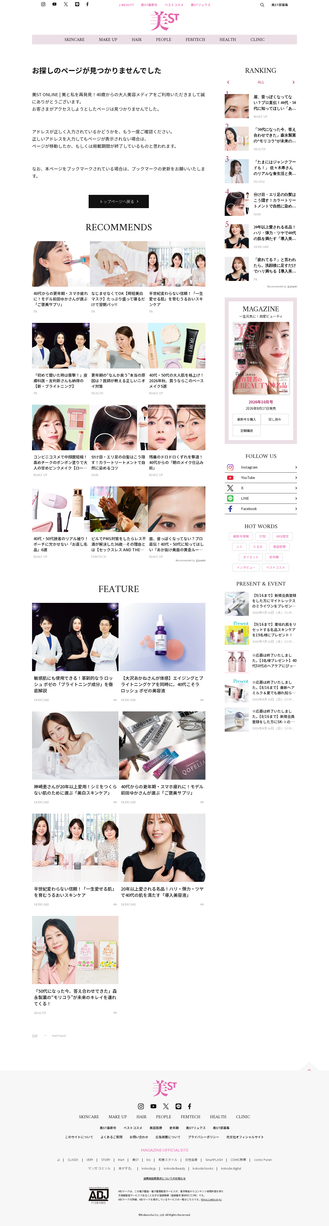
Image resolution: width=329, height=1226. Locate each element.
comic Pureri (263, 1159)
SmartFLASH (214, 1159)
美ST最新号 (149, 4)
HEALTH (228, 40)
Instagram (249, 467)
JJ (58, 1159)
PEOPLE (163, 40)
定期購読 (246, 430)
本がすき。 (126, 1168)
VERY (89, 1159)
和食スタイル (167, 1159)
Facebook (249, 508)
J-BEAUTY (126, 4)
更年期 (174, 1127)
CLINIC (257, 40)
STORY (105, 1159)
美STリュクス (201, 4)
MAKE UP (108, 40)
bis (148, 1159)
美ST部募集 (279, 4)
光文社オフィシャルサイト (245, 1137)
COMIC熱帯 (238, 1159)
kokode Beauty (174, 1168)
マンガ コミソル (99, 1168)
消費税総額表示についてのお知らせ (164, 1178)
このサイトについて (79, 1137)
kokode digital (231, 1168)
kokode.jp (149, 1168)
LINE (245, 498)
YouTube (248, 477)
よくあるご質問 (111, 1137)
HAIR (137, 40)
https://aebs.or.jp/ (211, 1199)
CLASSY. (73, 1159)
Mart (121, 1159)
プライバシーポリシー (203, 1137)
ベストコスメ (174, 4)
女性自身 (191, 1159)
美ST (135, 1159)
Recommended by (185, 560)
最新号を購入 (246, 419)
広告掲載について (168, 1137)
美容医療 (156, 1127)
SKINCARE (75, 40)
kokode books (203, 1168)
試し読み (275, 419)
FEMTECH (195, 40)
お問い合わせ (139, 1137)
